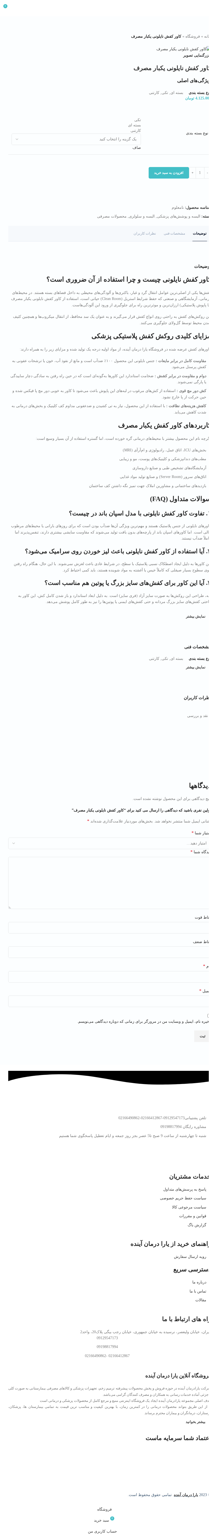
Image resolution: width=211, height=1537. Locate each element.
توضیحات (200, 233)
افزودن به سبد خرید (169, 173)
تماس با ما (198, 1291)
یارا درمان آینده (186, 1495)
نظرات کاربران (145, 233)
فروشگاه (192, 36)
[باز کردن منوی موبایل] (205, 8)
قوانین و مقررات (192, 1216)
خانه (207, 36)
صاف (136, 148)
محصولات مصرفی (112, 216)
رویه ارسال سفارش (190, 1257)
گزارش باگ (197, 1225)
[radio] (76, 120)
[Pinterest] (189, 1157)
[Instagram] (204, 1157)
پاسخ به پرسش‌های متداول (184, 1189)
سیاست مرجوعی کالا (189, 1207)
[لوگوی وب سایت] (105, 8)
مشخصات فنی (174, 233)
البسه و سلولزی (142, 216)
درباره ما (199, 1282)
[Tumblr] (159, 1157)
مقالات (200, 1300)
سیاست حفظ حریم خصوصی (183, 1198)
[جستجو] (18, 8)
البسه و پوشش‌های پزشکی (178, 216)
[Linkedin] (174, 1157)
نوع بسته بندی (197, 133)
